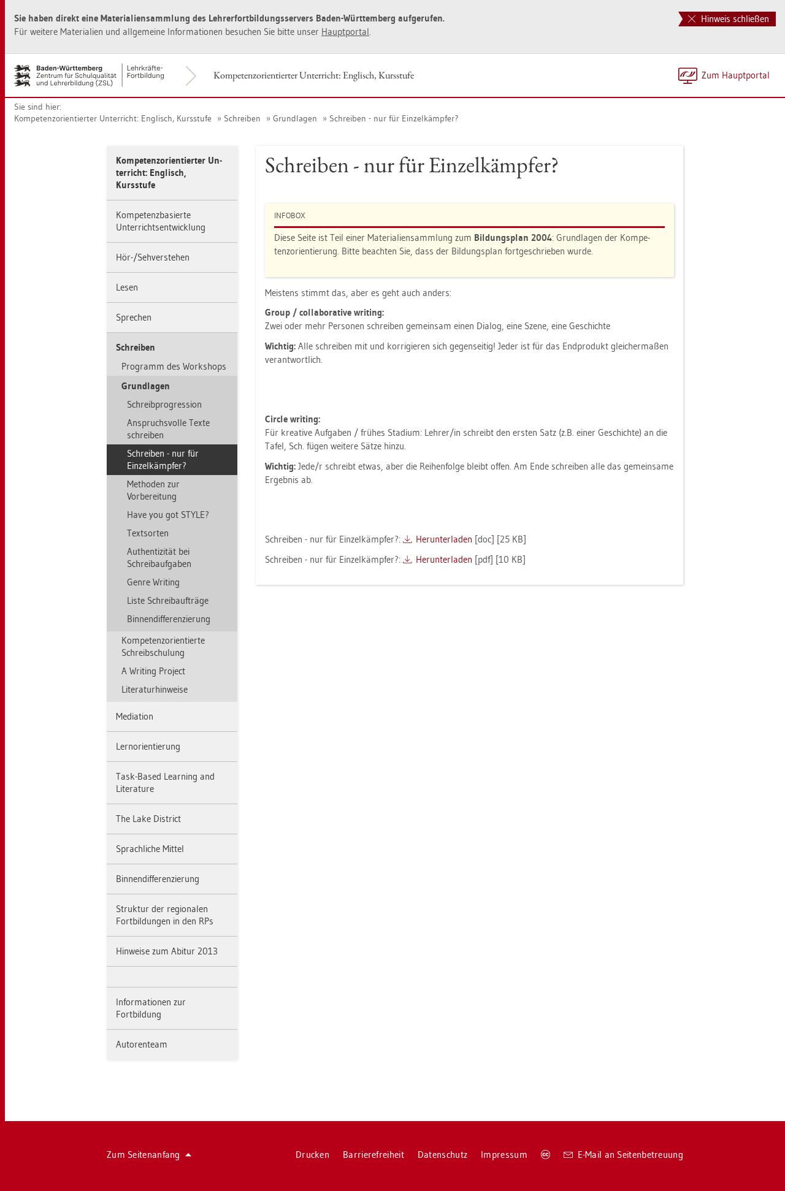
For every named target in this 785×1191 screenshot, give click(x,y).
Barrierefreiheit (373, 1154)
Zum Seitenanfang (143, 1154)
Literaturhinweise (154, 689)
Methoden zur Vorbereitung (153, 490)
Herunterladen (444, 539)
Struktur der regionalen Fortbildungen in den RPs (164, 915)
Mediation (134, 716)
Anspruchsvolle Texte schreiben (168, 429)
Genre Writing (153, 582)
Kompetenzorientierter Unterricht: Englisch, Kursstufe (313, 75)
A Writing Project (153, 671)
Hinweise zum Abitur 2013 (167, 951)
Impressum (504, 1154)
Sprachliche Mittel (150, 848)
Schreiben (242, 118)
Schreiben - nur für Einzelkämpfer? (393, 118)
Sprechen (133, 317)
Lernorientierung (148, 746)
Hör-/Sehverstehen (153, 257)
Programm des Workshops (173, 366)
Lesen (127, 287)
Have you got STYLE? (168, 514)
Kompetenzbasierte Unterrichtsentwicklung (160, 221)
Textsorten (148, 533)
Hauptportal (345, 31)
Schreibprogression (164, 404)
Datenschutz (442, 1154)
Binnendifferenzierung (168, 619)
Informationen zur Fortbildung (151, 1008)
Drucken (312, 1154)
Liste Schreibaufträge (168, 600)
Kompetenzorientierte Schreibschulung (163, 646)
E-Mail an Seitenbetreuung (631, 1154)
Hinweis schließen (734, 19)
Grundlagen (295, 118)
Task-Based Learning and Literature (165, 782)
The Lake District (148, 818)
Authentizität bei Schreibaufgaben (159, 557)
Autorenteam (141, 1044)
